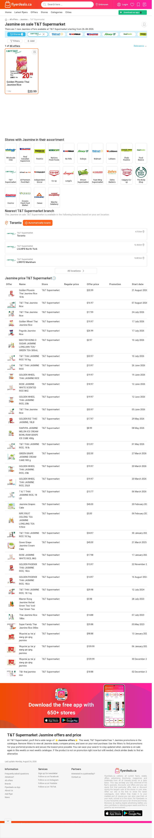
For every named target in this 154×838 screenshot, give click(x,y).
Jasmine (24, 19)
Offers (34, 12)
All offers (14, 19)
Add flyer (9, 794)
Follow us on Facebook (48, 776)
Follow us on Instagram (48, 780)
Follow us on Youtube (47, 783)
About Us (9, 790)
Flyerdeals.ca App (12, 787)
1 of (12, 46)
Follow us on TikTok (47, 787)
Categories (56, 12)
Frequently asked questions (17, 774)
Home (8, 12)
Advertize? (9, 777)
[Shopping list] (144, 4)
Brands (8, 784)
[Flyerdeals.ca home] (18, 4)
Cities (68, 12)
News (7, 797)
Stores (44, 12)
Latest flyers (21, 12)
